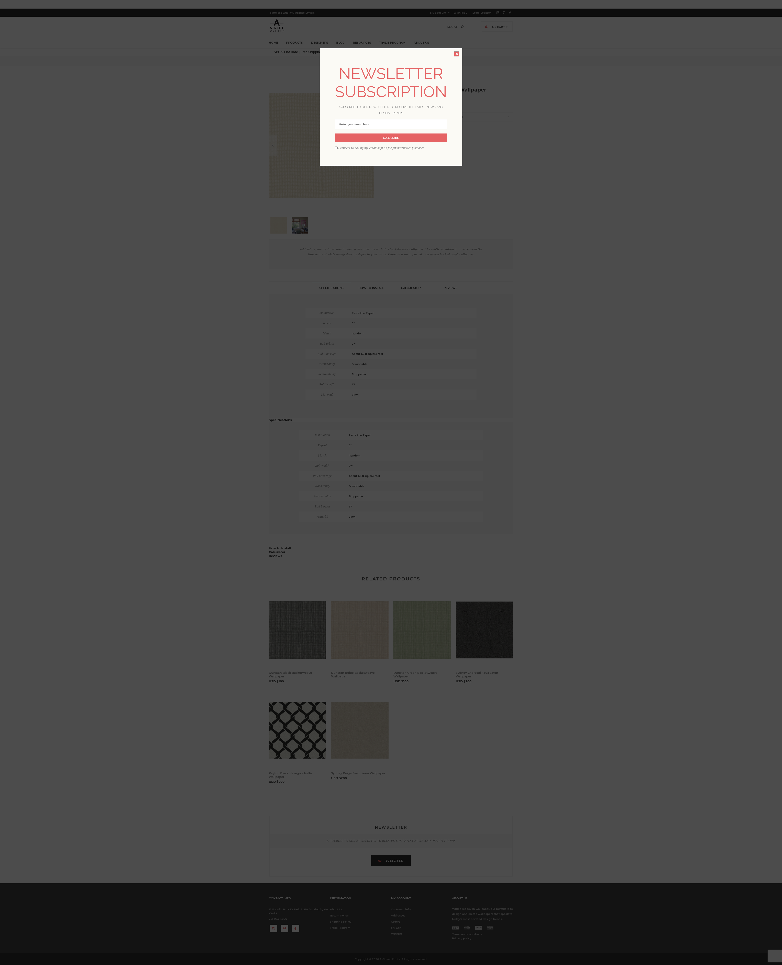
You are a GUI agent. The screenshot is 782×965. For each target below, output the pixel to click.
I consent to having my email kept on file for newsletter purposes (381, 147)
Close (456, 53)
